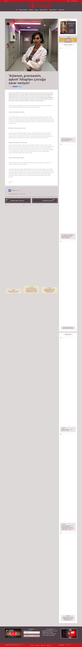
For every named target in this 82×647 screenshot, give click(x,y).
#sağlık (10, 182)
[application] (13, 633)
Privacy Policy (67, 644)
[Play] (6, 636)
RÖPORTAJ (31, 10)
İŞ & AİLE (36, 10)
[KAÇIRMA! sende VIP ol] (68, 37)
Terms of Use (61, 644)
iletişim (68, 1)
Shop (49, 633)
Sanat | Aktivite (49, 632)
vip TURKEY (17, 190)
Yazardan (43, 635)
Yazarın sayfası (22, 193)
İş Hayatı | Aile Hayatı (50, 635)
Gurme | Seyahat (53, 630)
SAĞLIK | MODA (61, 10)
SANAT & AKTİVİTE (43, 10)
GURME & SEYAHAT (53, 10)
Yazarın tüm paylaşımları (13, 193)
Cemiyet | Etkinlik (46, 630)
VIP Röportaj (53, 633)
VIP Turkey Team (74, 1)
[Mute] (17, 636)
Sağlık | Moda (11, 181)
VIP (16, 10)
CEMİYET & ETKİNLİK (23, 10)
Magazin (44, 632)
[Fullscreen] (19, 636)
